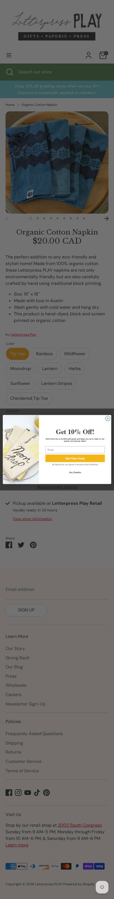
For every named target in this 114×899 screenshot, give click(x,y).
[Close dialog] (107, 418)
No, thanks (75, 472)
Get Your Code (75, 458)
